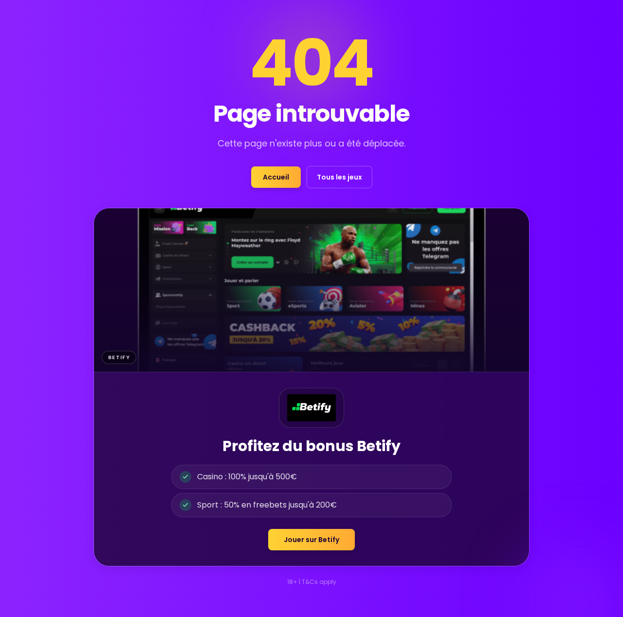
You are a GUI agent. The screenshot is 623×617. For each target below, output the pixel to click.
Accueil (276, 177)
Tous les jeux (339, 177)
